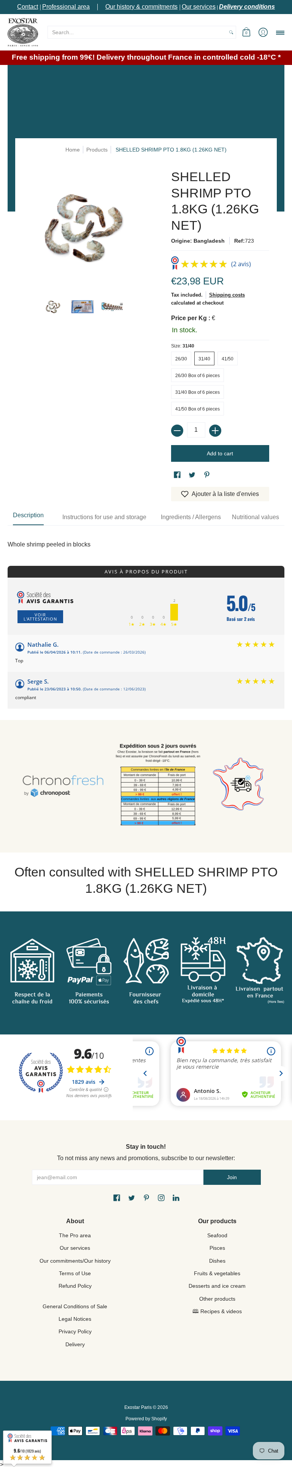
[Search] (231, 32)
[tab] (28, 517)
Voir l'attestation (40, 617)
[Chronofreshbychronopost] (62, 786)
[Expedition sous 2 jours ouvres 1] (158, 786)
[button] (246, 32)
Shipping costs (227, 295)
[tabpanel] (146, 536)
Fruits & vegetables (217, 1273)
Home (72, 150)
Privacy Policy (75, 1331)
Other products (217, 1299)
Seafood (217, 1235)
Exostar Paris (138, 1407)
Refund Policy (75, 1286)
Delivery (75, 1344)
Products (97, 150)
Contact (27, 6)
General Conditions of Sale (75, 1306)
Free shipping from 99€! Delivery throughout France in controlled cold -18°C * (146, 57)
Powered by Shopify (146, 1418)
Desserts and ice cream (217, 1286)
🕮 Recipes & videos (217, 1311)
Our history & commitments (141, 6)
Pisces (217, 1248)
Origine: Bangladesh (198, 241)
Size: (182, 346)
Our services (199, 6)
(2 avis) (241, 264)
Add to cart (220, 453)
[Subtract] (177, 431)
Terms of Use (75, 1273)
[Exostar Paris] (23, 32)
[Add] (215, 431)
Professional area (66, 6)
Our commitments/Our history (75, 1261)
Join (232, 1177)
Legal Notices (75, 1319)
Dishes (217, 1261)
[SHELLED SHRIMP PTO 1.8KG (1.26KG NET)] (52, 306)
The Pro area (75, 1235)
